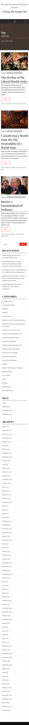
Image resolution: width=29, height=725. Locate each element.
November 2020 (7, 566)
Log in (4, 403)
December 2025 (7, 434)
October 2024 (6, 460)
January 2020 (6, 604)
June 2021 (5, 544)
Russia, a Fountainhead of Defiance (11, 205)
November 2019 (7, 612)
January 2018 (6, 691)
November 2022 (7, 502)
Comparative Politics (8, 305)
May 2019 (5, 634)
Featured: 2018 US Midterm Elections (13, 320)
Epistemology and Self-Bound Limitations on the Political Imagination (11, 287)
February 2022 (6, 521)
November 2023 (7, 479)
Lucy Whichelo (22, 103)
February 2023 (6, 495)
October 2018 (6, 661)
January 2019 (6, 650)
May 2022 (5, 510)
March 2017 (5, 703)
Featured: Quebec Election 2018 (12, 345)
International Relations (19, 197)
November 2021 (7, 532)
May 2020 (5, 589)
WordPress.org (6, 414)
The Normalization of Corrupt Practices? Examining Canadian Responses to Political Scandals (12, 264)
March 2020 (6, 597)
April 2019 (5, 638)
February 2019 (6, 646)
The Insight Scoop (7, 390)
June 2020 (5, 585)
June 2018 (5, 676)
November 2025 (7, 438)
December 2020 (7, 563)
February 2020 (6, 600)
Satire (4, 379)
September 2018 (7, 665)
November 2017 (7, 699)
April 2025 (5, 445)
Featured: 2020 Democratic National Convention (13, 325)
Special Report (6, 387)
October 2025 (6, 442)
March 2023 (6, 491)
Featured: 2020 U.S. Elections (11, 330)
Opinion (4, 364)
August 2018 (6, 669)
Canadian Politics (7, 301)
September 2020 (7, 574)
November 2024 (7, 457)
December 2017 (7, 695)
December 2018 (7, 653)
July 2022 (5, 506)
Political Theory (17, 73)
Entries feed (6, 407)
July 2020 (5, 582)
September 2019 (7, 619)
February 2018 (6, 687)
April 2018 (5, 680)
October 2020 (6, 570)
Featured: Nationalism (9, 341)
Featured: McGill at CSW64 (10, 337)
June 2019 (5, 631)
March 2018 (5, 684)
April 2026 (5, 426)
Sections (4, 383)
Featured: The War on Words (11, 349)
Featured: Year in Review (10, 353)
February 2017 (6, 706)
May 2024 (5, 464)
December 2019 (7, 608)
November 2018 (7, 657)
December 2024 (7, 453)
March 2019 (6, 642)
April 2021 (5, 547)
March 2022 (6, 517)
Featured (10, 73)
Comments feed (7, 410)
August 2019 (6, 623)
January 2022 (6, 525)
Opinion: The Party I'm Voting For (12, 368)
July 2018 (5, 672)
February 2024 (6, 472)
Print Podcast (6, 375)
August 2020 (6, 578)
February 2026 (6, 430)
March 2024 (6, 468)
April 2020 (5, 593)
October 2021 (6, 536)
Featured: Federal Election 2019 (12, 334)
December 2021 (7, 529)
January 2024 (6, 476)
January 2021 (6, 559)
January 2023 (6, 498)
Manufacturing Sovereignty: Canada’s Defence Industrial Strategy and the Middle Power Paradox (14, 278)
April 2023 (5, 487)
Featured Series (7, 316)
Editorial (5, 309)
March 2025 (6, 449)
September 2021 (7, 540)
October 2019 (6, 616)
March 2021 (5, 551)
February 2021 (6, 555)
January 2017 (6, 710)
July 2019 (5, 627)
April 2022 (5, 513)
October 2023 (6, 483)
